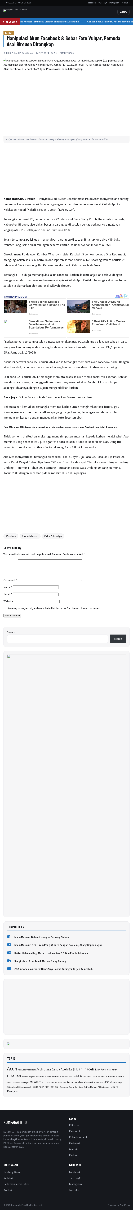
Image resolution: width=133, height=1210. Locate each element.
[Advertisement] (66, 170)
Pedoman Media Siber (16, 1184)
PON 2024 (55, 1087)
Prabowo (64, 1087)
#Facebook (11, 536)
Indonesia (110, 1076)
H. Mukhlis (100, 1076)
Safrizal (87, 1087)
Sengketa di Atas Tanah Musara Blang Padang (40, 961)
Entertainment (78, 1137)
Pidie (108, 1082)
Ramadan (73, 1087)
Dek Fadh (72, 1076)
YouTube (126, 2)
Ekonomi (74, 1131)
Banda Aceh (59, 1069)
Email (7, 594)
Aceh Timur (31, 1070)
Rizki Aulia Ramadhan (21, 53)
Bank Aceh (100, 1069)
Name (7, 587)
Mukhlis (45, 1082)
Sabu (81, 1087)
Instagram (114, 2)
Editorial (74, 1125)
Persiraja (92, 1082)
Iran (117, 1076)
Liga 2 (26, 1082)
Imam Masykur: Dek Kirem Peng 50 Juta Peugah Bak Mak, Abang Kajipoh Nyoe (58, 945)
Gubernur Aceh (89, 1076)
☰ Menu (123, 11)
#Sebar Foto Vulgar (53, 536)
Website (8, 601)
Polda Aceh (38, 1087)
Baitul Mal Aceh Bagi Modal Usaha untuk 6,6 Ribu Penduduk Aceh (51, 953)
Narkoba (53, 1082)
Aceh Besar (22, 1069)
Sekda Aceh (105, 1087)
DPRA (79, 1076)
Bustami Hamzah (60, 1076)
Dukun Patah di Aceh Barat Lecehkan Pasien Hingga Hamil (56, 397)
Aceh (96, 199)
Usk (17, 1091)
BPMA (25, 1076)
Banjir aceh (85, 1069)
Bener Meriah (112, 1069)
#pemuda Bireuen (30, 536)
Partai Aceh (61, 1082)
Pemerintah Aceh (77, 1082)
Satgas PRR (96, 1087)
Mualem (36, 1082)
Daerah (8, 33)
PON (47, 1087)
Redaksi (8, 1178)
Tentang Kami (11, 1172)
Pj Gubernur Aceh (24, 1087)
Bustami (48, 1076)
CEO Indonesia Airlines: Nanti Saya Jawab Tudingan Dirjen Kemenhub (53, 969)
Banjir (72, 1069)
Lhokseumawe (18, 1082)
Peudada (101, 1082)
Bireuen (14, 1076)
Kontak (7, 1190)
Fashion (73, 1155)
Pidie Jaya (117, 1082)
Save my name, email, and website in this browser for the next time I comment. (54, 608)
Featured (74, 1143)
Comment (10, 580)
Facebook (91, 2)
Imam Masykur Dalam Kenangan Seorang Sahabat (42, 937)
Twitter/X (102, 2)
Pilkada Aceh (12, 1087)
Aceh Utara (44, 1069)
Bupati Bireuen (36, 1076)
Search (11, 632)
